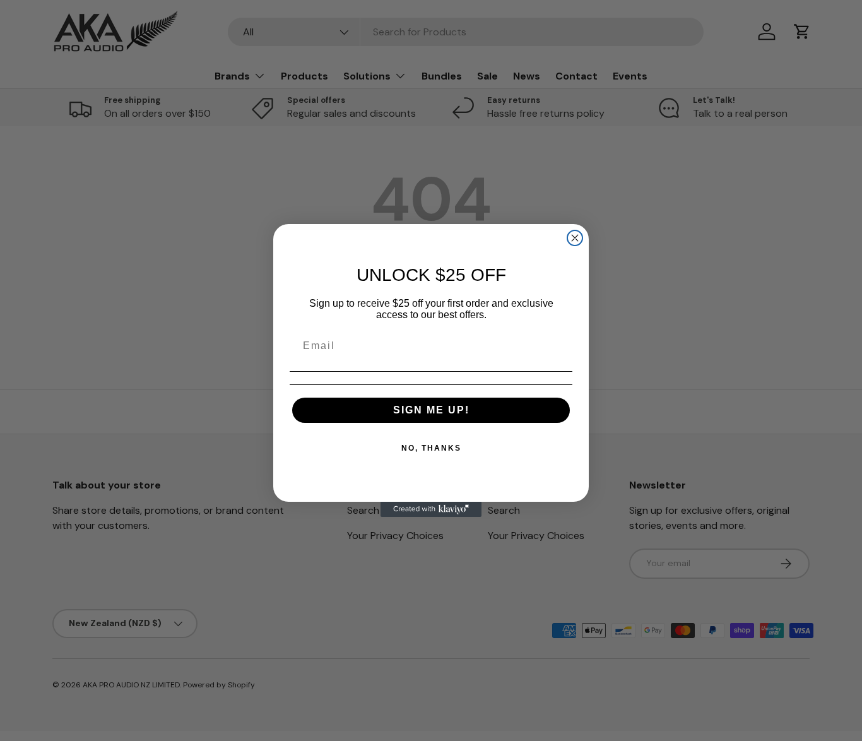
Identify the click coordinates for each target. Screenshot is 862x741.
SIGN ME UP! (431, 410)
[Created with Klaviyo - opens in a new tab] (431, 509)
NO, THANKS (431, 448)
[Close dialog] (574, 238)
